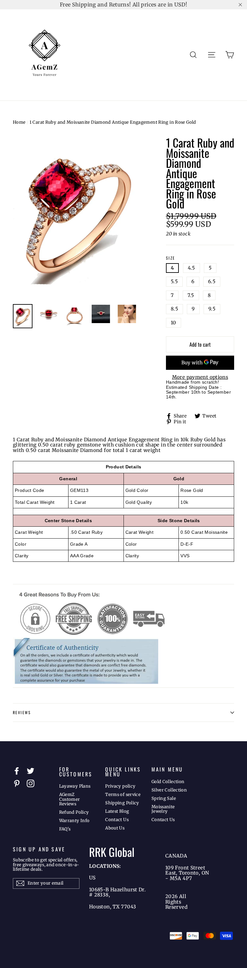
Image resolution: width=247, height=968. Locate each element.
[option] (77, 218)
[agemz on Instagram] (30, 783)
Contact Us (117, 819)
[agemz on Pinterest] (17, 783)
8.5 (174, 309)
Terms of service (123, 794)
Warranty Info (74, 820)
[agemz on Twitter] (30, 771)
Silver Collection (169, 790)
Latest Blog (117, 811)
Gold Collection (168, 781)
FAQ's (65, 829)
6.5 (211, 281)
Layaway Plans (75, 786)
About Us (114, 828)
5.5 (174, 281)
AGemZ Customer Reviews (69, 799)
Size (170, 258)
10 (173, 323)
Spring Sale (163, 798)
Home (19, 122)
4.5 (191, 268)
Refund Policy (74, 812)
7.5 (191, 295)
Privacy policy (120, 786)
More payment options (200, 377)
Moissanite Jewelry (163, 809)
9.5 (211, 309)
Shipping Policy (122, 803)
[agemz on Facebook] (17, 771)
